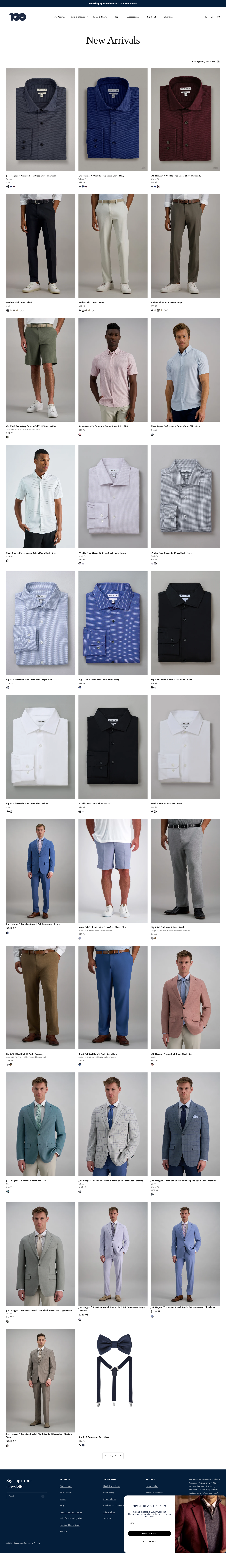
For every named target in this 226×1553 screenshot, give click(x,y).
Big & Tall (151, 16)
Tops (117, 16)
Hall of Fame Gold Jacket (71, 1518)
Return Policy (108, 1492)
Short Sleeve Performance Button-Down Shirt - (103, 426)
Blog (62, 1505)
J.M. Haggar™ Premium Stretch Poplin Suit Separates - (183, 1307)
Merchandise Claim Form (114, 1505)
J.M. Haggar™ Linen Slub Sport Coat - (172, 1053)
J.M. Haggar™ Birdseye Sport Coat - (26, 1180)
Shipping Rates (109, 1498)
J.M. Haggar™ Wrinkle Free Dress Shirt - (31, 175)
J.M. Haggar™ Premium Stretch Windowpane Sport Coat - (110, 1180)
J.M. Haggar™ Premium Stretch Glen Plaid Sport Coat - (39, 1310)
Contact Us (107, 1518)
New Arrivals (59, 16)
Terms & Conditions (154, 1492)
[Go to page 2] (120, 1455)
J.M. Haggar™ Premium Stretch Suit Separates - (33, 924)
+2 (21, 310)
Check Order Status (111, 1486)
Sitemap (63, 1531)
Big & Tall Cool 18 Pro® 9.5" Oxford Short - (102, 927)
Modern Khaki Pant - (19, 302)
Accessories (133, 16)
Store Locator (65, 1492)
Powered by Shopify (32, 1543)
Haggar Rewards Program (71, 1511)
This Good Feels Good (70, 1524)
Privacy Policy (152, 1486)
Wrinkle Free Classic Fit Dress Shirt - (102, 552)
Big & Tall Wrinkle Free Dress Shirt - (29, 679)
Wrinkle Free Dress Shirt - (94, 803)
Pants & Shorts (100, 16)
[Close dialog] (223, 1498)
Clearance (168, 16)
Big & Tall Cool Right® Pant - (167, 927)
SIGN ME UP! (149, 1533)
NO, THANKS (149, 1541)
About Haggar (66, 1486)
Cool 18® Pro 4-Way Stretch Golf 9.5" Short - (31, 426)
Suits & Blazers (77, 16)
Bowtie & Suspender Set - (93, 1437)
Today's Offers (109, 1511)
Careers (63, 1498)
